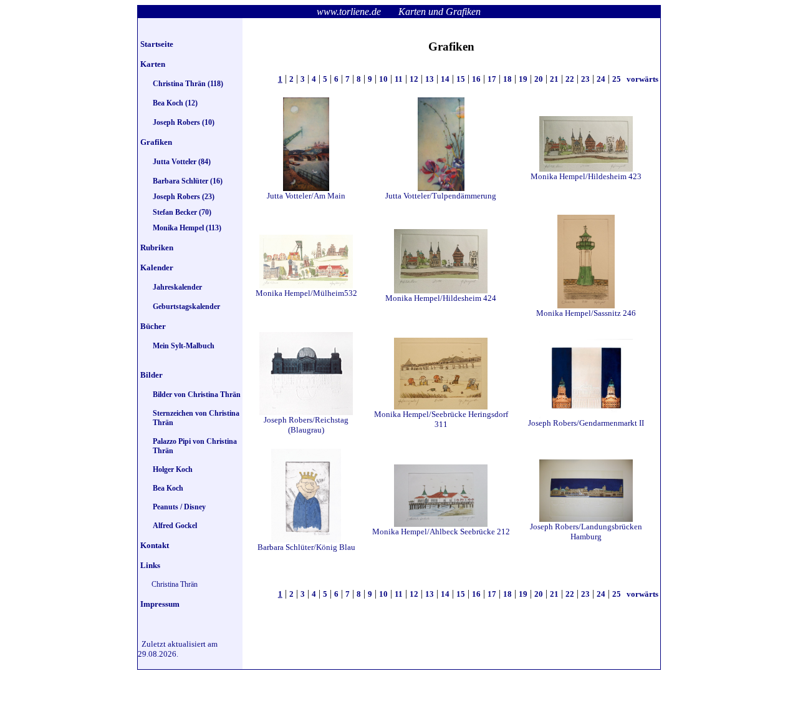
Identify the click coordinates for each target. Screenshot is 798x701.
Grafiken (156, 142)
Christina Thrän (174, 584)
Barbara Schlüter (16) (188, 181)
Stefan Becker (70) (182, 212)
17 (492, 79)
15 (460, 79)
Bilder (151, 375)
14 (445, 79)
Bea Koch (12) (175, 103)
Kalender (156, 267)
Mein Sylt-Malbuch (183, 345)
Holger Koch (173, 469)
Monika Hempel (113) (187, 227)
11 (399, 79)
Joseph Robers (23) (183, 196)
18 (507, 79)
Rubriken (156, 247)
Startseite (156, 44)
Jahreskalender (177, 287)
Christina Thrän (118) (188, 83)
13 (429, 79)
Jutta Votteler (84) (182, 161)
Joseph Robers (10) (183, 122)
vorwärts (641, 79)
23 (585, 79)
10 (383, 79)
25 (616, 79)
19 (523, 79)
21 (554, 79)
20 (538, 79)
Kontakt (154, 545)
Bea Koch (168, 488)
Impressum (160, 604)
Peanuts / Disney (179, 506)
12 (414, 79)
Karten (152, 64)
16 (476, 79)
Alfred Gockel (175, 525)
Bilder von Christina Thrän (197, 394)
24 (601, 79)
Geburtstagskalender (186, 306)
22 (569, 79)
